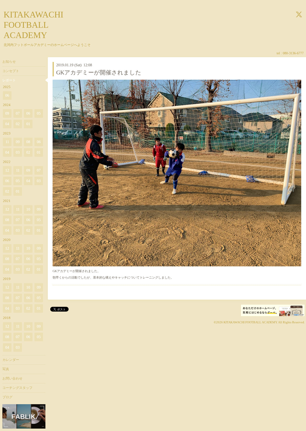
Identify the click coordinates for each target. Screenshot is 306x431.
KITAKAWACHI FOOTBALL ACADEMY (33, 25)
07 (18, 113)
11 (7, 142)
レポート (9, 80)
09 (7, 113)
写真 (5, 369)
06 (7, 95)
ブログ (7, 397)
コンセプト (10, 71)
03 (18, 152)
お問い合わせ (12, 378)
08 (28, 142)
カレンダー (10, 360)
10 (28, 209)
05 (39, 113)
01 (28, 124)
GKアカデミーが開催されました (98, 72)
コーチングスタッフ (17, 388)
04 (7, 124)
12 (7, 170)
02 (18, 124)
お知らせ (9, 61)
